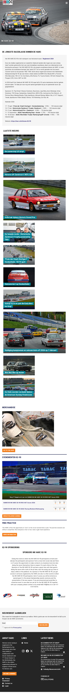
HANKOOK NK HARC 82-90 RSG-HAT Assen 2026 (19, 503)
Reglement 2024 (48, 59)
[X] (31, 651)
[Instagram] (24, 651)
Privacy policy (17, 627)
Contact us (8, 683)
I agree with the (12, 627)
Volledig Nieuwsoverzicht (51, 669)
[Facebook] (28, 651)
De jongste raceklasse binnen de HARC (21, 52)
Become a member (9, 674)
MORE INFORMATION (9, 534)
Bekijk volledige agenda (11, 516)
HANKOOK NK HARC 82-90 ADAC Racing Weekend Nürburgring (23, 509)
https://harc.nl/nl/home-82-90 (21, 121)
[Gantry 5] (7, 2)
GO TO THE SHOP (8, 450)
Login (7, 686)
